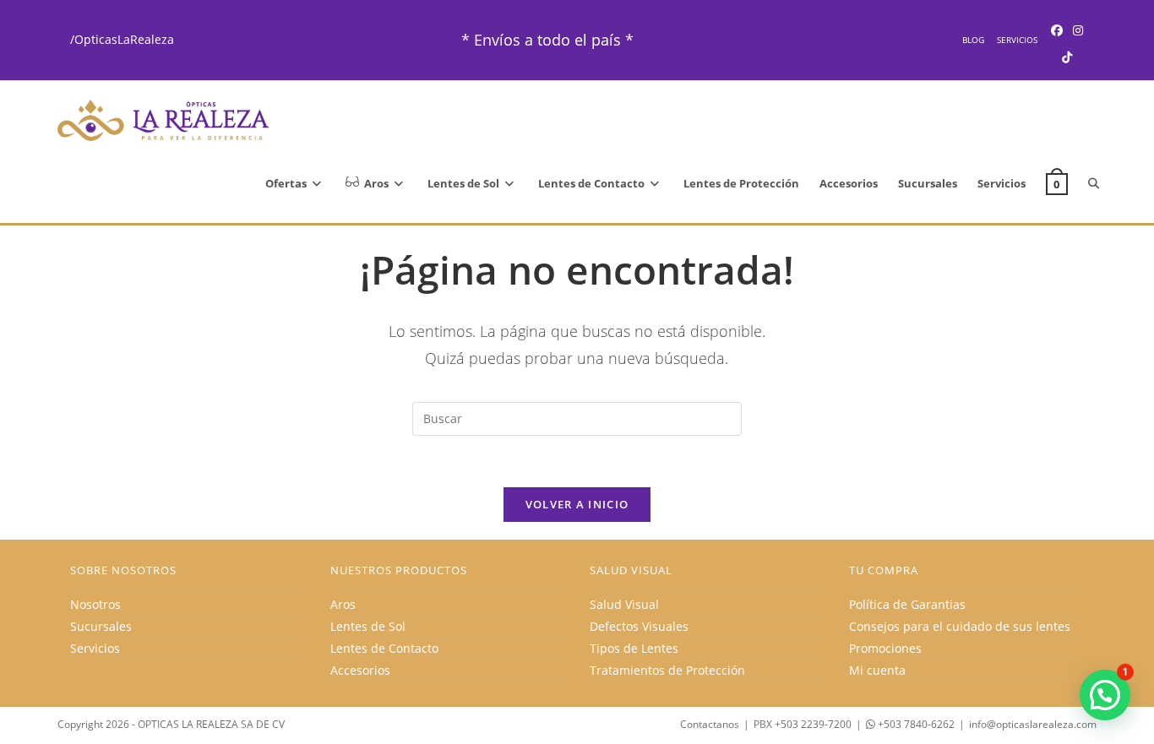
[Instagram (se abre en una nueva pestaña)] (1078, 30)
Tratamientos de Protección (667, 670)
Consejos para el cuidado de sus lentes (959, 626)
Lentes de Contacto (384, 648)
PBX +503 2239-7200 (803, 724)
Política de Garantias (907, 604)
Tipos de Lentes (634, 648)
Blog (973, 40)
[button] (1105, 695)
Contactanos (709, 724)
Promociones (885, 648)
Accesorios (360, 670)
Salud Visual (624, 604)
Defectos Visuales (639, 626)
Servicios (1017, 40)
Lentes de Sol (368, 626)
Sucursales (101, 626)
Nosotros (95, 604)
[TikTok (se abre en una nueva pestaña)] (1067, 57)
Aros (343, 604)
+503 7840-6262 (915, 724)
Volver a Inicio (577, 504)
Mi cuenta (877, 670)
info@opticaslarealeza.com (1033, 724)
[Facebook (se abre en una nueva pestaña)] (1057, 30)
